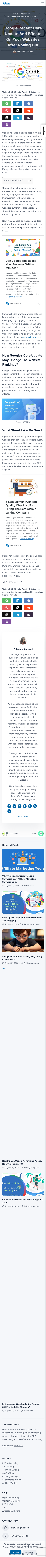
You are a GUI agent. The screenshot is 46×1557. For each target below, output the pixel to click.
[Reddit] (28, 110)
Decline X (29, 1552)
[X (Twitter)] (17, 110)
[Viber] (6, 124)
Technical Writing (10, 1469)
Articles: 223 (23, 817)
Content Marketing (11, 1501)
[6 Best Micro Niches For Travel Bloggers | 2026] (23, 1184)
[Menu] (42, 3)
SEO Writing (8, 1466)
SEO (4, 1507)
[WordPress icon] (35, 806)
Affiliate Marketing (11, 1511)
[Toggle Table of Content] (28, 181)
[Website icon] (19, 806)
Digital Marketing (10, 1497)
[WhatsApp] (6, 103)
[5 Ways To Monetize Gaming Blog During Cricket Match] (23, 940)
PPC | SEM (7, 1504)
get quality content (31, 337)
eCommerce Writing (11, 1479)
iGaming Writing (10, 1476)
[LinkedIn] (17, 103)
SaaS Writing (8, 1473)
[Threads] (6, 117)
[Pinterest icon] (30, 806)
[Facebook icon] (9, 806)
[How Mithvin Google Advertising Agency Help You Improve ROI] (23, 1062)
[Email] (28, 117)
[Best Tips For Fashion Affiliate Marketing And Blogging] (23, 902)
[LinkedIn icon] (14, 806)
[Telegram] (17, 117)
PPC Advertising (10, 1463)
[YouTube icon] (9, 811)
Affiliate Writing (9, 1483)
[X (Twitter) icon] (25, 806)
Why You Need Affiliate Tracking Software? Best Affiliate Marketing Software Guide (19, 879)
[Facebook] (28, 103)
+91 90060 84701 (19, 1536)
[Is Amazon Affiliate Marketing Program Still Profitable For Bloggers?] (23, 1305)
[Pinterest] (6, 110)
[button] (43, 131)
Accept (16, 1552)
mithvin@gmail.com (20, 1527)
